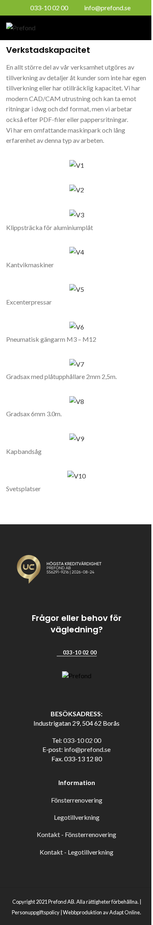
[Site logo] (20, 27)
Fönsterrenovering (76, 800)
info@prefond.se (107, 7)
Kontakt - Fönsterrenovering (76, 834)
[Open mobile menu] (143, 28)
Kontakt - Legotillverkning (76, 852)
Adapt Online (124, 912)
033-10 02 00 (49, 7)
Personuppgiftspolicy (36, 912)
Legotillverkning (77, 817)
